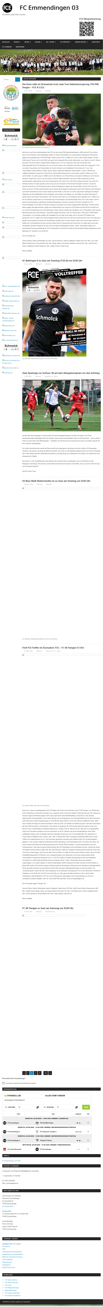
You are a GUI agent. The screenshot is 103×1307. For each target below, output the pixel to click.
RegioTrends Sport (8, 1267)
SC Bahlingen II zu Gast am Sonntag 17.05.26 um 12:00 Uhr (52, 260)
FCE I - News (56, 651)
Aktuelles (6, 42)
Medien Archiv (80, 42)
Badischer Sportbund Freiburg (12, 1257)
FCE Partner (64, 42)
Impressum (20, 47)
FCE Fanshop (7, 47)
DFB (3, 1249)
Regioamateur (7, 1262)
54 (46, 1073)
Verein (16, 42)
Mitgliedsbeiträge (11, 1290)
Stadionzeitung (50, 911)
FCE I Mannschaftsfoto (12, 1293)
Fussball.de (6, 1246)
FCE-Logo (8, 1285)
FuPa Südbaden (7, 1259)
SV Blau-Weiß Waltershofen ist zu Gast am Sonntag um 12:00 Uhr (56, 480)
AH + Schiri (50, 42)
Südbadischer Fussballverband (12, 1254)
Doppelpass (6, 1265)
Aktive (27, 42)
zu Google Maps (7, 1206)
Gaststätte (96, 42)
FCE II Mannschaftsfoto (12, 1296)
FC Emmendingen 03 (49, 7)
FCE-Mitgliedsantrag (12, 1288)
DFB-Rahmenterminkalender (12, 1252)
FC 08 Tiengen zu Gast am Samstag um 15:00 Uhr (47, 908)
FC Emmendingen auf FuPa (11, 1161)
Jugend (37, 42)
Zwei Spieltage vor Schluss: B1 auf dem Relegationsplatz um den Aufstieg (61, 373)
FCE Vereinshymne (11, 1280)
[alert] (51, 1083)
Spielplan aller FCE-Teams (11, 1244)
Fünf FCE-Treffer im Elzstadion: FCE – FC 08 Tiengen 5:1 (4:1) (53, 647)
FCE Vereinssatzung (11, 1282)
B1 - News (54, 376)
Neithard (38, 91)
